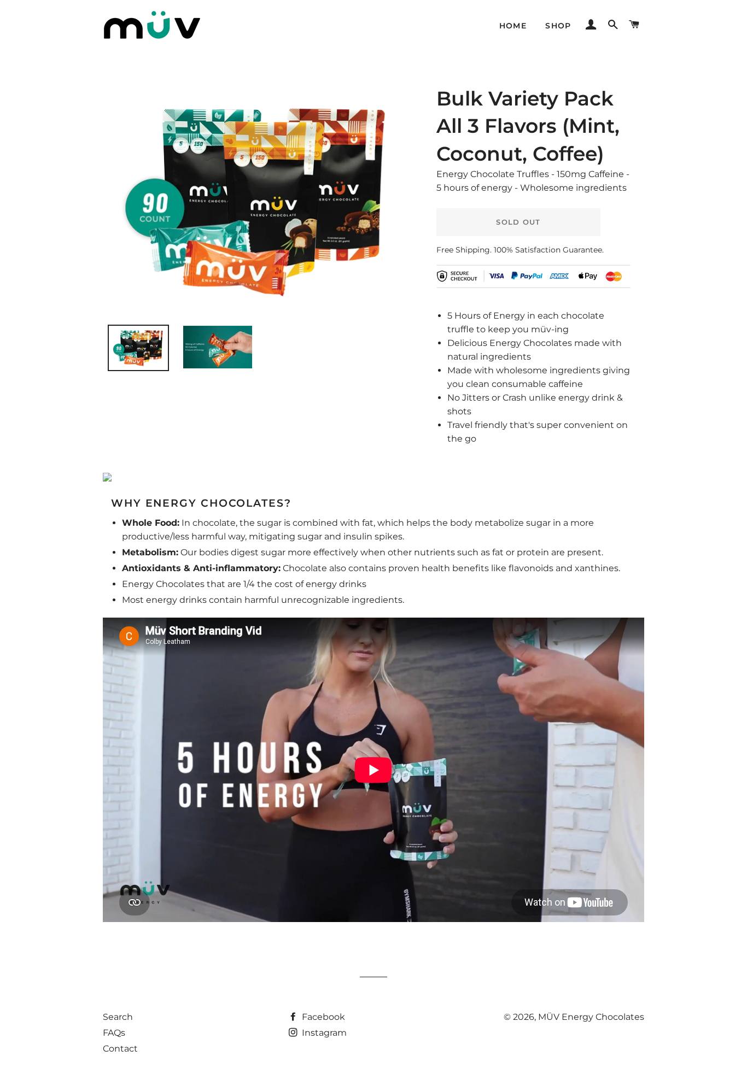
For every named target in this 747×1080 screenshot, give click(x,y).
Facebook (322, 1017)
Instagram (323, 1033)
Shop (558, 26)
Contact (120, 1048)
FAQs (114, 1033)
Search (118, 1017)
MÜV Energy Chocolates (591, 1017)
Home (513, 26)
